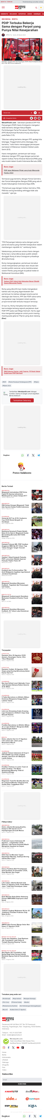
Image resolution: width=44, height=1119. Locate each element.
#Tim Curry (6, 1002)
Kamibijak (37, 14)
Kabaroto (4, 14)
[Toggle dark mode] (41, 7)
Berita (15, 19)
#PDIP (4, 382)
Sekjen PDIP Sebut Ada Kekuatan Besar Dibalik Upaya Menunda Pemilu (21, 282)
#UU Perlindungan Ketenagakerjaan (30, 1006)
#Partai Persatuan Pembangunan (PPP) (20, 382)
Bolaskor (13, 14)
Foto (3, 1067)
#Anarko (26, 1002)
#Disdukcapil (6, 998)
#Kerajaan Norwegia (29, 998)
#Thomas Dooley (17, 1002)
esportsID (22, 14)
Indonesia (6, 19)
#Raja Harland (17, 998)
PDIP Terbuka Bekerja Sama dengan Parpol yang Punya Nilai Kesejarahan (21, 26)
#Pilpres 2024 (7, 385)
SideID (29, 14)
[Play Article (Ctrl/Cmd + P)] (31, 118)
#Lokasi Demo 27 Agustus (18, 1009)
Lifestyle (5, 1060)
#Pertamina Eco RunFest (10, 1006)
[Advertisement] (22, 87)
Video (4, 1070)
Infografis (5, 1065)
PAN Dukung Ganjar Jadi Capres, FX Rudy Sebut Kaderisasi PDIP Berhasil (22, 372)
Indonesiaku (6, 1057)
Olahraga (5, 1062)
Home (4, 1052)
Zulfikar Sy (9, 35)
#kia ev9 (5, 1009)
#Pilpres (36, 382)
